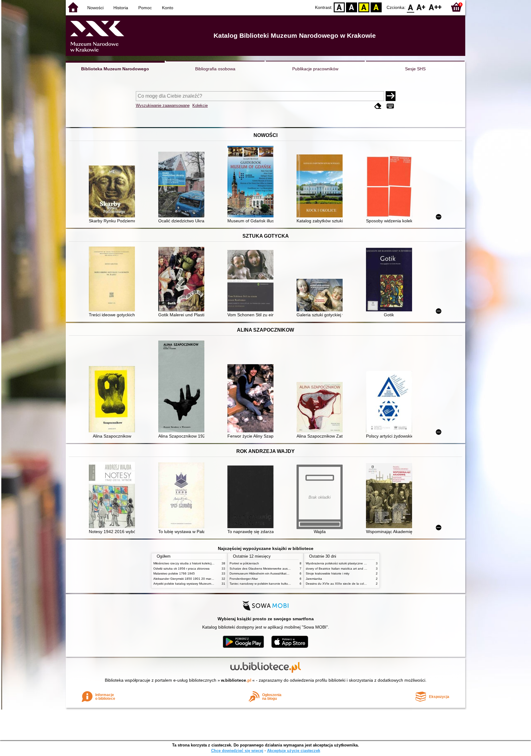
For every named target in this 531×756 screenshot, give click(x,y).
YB (363, 7)
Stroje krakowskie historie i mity (327, 573)
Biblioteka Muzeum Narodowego (115, 68)
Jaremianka (314, 578)
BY (376, 7)
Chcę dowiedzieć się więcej (237, 750)
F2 (435, 7)
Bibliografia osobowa (215, 68)
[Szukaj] (390, 96)
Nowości (95, 7)
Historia (120, 7)
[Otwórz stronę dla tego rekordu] (113, 192)
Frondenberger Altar (244, 578)
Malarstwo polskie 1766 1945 (174, 573)
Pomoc (145, 7)
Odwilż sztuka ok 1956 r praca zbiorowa (181, 568)
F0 (411, 7)
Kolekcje (200, 105)
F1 (421, 7)
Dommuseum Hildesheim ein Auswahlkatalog (261, 573)
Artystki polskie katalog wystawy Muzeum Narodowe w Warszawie (199, 583)
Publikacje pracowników (315, 68)
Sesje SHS (415, 68)
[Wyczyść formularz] (378, 106)
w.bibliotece (236, 680)
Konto (167, 7)
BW (352, 7)
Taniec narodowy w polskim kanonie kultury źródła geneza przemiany (278, 583)
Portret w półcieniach (244, 563)
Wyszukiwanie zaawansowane (163, 105)
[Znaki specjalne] (390, 106)
